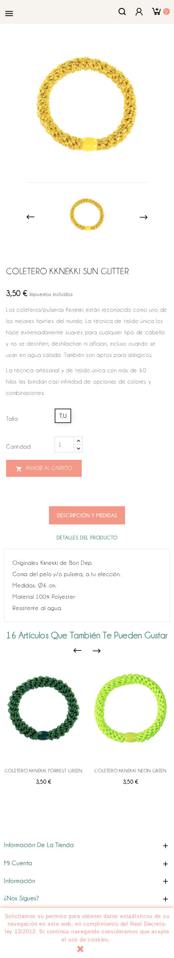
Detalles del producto (87, 537)
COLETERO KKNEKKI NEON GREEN (130, 770)
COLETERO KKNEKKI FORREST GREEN (44, 770)
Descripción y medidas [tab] (87, 515)
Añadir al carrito (44, 468)
